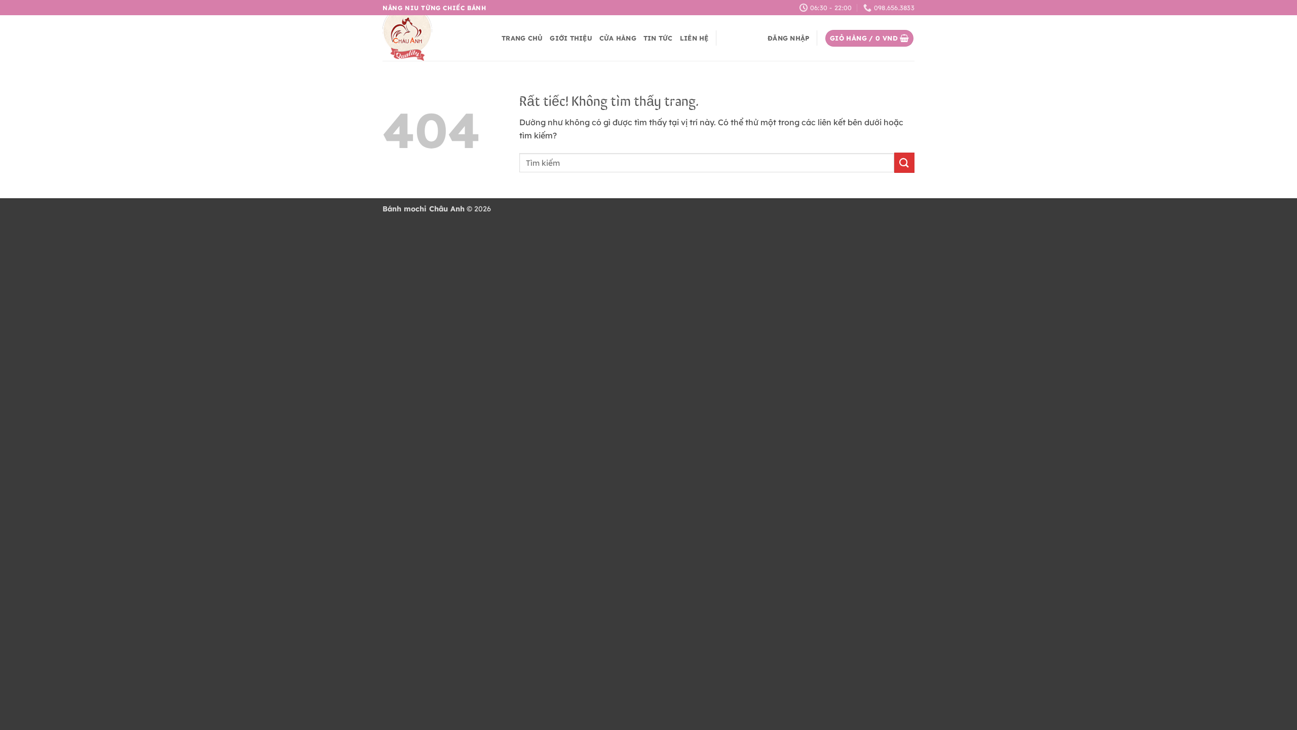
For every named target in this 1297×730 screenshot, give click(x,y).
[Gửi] (904, 162)
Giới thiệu (571, 38)
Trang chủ (522, 38)
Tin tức (658, 38)
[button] (788, 38)
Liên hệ (694, 38)
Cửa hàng (617, 38)
